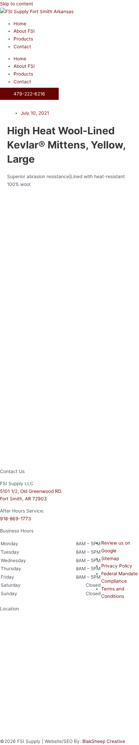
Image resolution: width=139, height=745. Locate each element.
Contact (22, 46)
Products (23, 39)
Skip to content (16, 3)
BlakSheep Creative (103, 741)
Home (19, 23)
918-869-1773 (15, 518)
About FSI (24, 31)
